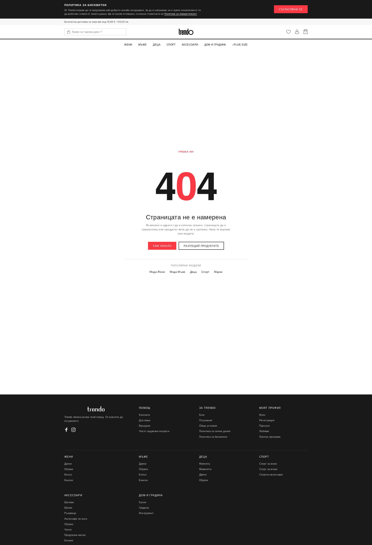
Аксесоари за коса (75, 518)
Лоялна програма (270, 436)
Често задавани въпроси (154, 431)
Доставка (144, 420)
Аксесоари (190, 44)
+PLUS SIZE (240, 44)
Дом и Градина (215, 44)
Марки (218, 272)
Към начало (162, 246)
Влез (262, 415)
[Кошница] (305, 32)
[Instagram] (73, 430)
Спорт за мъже (268, 469)
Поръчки (264, 425)
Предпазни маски (75, 535)
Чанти (68, 529)
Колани (68, 540)
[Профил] (297, 32)
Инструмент (146, 513)
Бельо (68, 474)
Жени (128, 44)
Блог (202, 415)
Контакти (144, 415)
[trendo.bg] (186, 32)
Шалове (69, 502)
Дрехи (68, 463)
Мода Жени (157, 272)
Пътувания (205, 420)
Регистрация (266, 420)
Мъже (142, 44)
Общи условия (208, 425)
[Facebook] (66, 430)
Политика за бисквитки (213, 436)
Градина (144, 507)
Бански (68, 480)
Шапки (68, 507)
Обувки (68, 469)
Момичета (205, 469)
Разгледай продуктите (201, 246)
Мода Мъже (177, 272)
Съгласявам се (291, 9)
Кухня (142, 502)
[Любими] (288, 32)
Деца (156, 44)
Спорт (171, 44)
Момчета (204, 463)
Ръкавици (70, 513)
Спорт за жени (268, 463)
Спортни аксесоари (271, 474)
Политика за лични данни (214, 431)
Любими (264, 431)
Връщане (144, 425)
